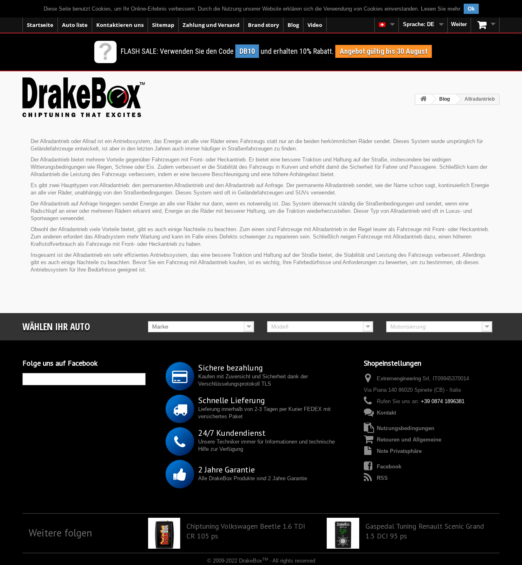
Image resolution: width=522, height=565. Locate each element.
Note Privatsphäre (399, 451)
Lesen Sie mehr (440, 9)
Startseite (40, 25)
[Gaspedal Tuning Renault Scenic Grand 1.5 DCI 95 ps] (343, 534)
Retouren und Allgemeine (409, 440)
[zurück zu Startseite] (423, 99)
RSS (382, 478)
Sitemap (163, 25)
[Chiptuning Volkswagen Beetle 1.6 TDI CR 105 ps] (164, 534)
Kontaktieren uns (120, 25)
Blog (293, 25)
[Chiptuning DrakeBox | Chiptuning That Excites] (83, 97)
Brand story (263, 25)
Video (314, 25)
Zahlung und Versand (211, 25)
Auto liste (75, 25)
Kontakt (386, 413)
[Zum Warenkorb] (485, 25)
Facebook (389, 466)
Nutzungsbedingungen (405, 428)
